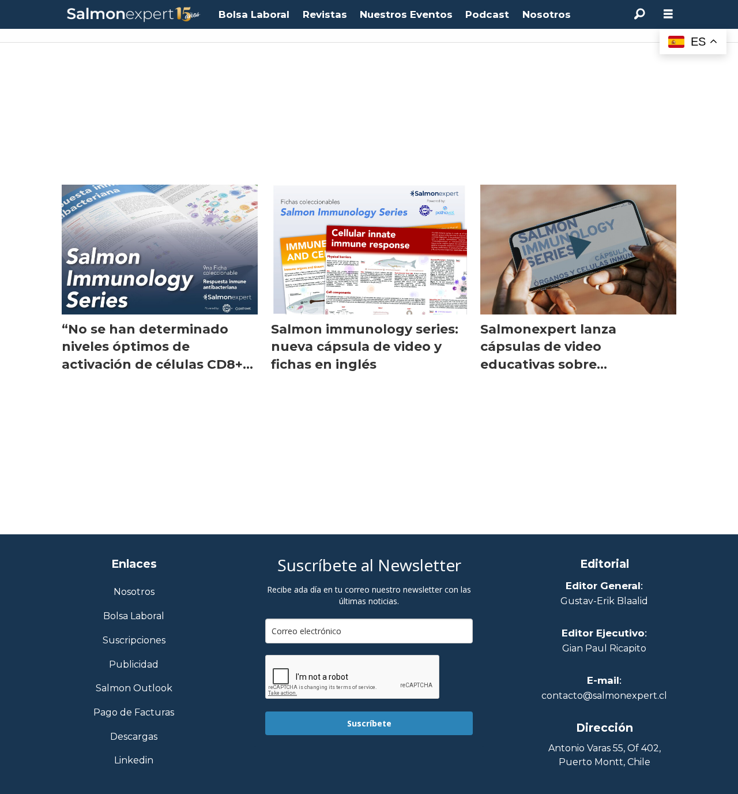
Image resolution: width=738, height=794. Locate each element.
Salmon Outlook (134, 688)
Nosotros (546, 14)
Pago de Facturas (133, 713)
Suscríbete (369, 723)
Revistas (325, 14)
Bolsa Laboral (254, 14)
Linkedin (133, 761)
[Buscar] (639, 14)
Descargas (133, 737)
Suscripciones (134, 641)
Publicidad (134, 665)
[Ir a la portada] (134, 15)
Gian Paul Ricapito (604, 648)
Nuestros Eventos (406, 14)
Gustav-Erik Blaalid (604, 601)
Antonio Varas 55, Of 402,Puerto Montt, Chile (604, 755)
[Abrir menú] (668, 14)
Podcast (487, 14)
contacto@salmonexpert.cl (604, 695)
